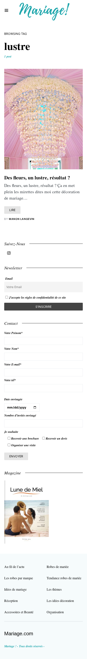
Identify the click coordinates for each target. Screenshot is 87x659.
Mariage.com (18, 633)
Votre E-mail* (12, 364)
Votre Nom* (11, 349)
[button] (6, 10)
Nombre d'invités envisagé (20, 415)
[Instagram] (9, 253)
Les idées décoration (60, 600)
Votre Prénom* (13, 333)
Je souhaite (11, 432)
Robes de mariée (58, 566)
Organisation (55, 612)
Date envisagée (13, 399)
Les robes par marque (18, 578)
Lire (12, 210)
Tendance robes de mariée (64, 578)
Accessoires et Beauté (18, 612)
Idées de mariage (15, 589)
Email (9, 279)
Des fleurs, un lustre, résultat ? (37, 177)
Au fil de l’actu (14, 566)
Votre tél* (10, 380)
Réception (11, 600)
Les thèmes (54, 589)
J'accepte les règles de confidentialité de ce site (37, 297)
